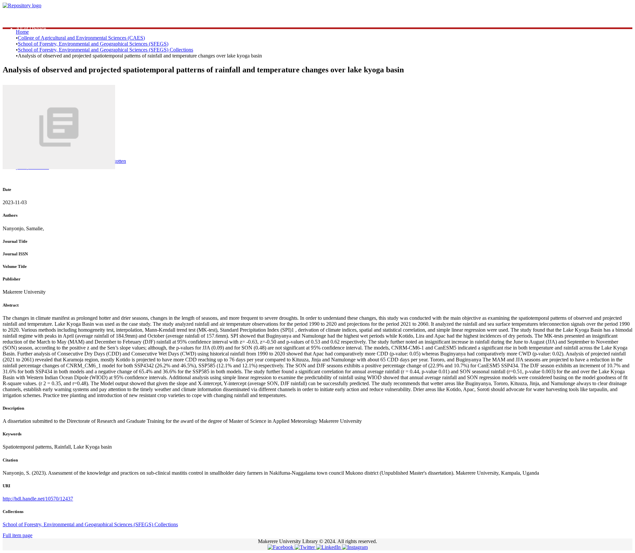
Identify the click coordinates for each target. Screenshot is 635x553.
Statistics (25, 16)
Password (119, 135)
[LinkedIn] (329, 547)
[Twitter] (305, 547)
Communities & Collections (45, 22)
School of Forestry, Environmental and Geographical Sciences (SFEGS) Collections (105, 50)
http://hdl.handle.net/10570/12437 (38, 498)
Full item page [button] (17, 535)
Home (22, 32)
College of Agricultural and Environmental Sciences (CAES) (81, 38)
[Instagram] (355, 547)
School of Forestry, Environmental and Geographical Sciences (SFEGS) (93, 44)
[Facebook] (281, 547)
